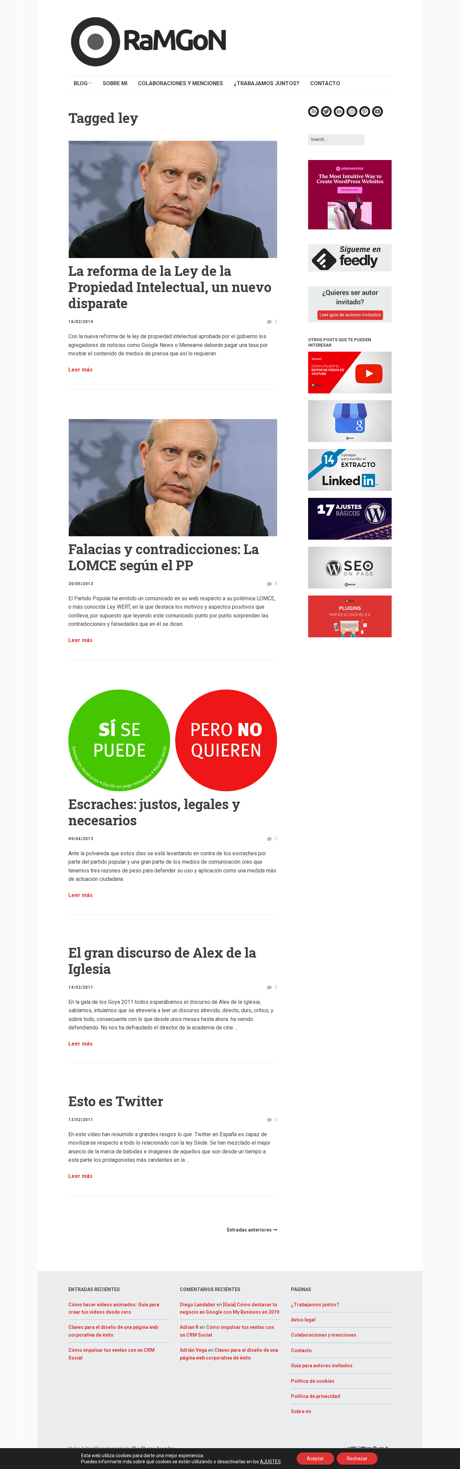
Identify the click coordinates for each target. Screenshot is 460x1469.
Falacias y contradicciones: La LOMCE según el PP (163, 557)
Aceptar (315, 1458)
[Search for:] (336, 139)
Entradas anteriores (249, 1230)
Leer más (80, 369)
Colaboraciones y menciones (323, 1335)
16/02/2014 (80, 321)
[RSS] (313, 115)
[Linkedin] (339, 115)
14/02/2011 (80, 987)
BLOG (81, 83)
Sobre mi (301, 1411)
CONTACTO (325, 83)
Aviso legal (303, 1319)
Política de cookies (312, 1381)
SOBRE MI (115, 83)
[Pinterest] (364, 115)
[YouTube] (377, 115)
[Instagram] (352, 115)
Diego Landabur (198, 1304)
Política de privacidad (315, 1396)
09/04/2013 (80, 838)
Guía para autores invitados (322, 1365)
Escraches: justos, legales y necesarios (154, 812)
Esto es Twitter (115, 1101)
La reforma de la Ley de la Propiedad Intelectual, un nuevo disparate (169, 287)
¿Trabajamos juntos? (315, 1304)
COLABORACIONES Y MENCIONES (180, 83)
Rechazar (357, 1458)
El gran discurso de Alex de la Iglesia (162, 961)
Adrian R (189, 1327)
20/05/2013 (80, 583)
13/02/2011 (80, 1119)
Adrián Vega (193, 1350)
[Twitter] (326, 115)
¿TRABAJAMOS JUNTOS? (266, 83)
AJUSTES (270, 1461)
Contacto (301, 1350)
